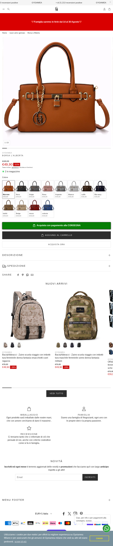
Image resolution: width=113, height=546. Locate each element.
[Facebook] (18, 275)
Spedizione (15, 167)
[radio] (8, 189)
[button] (3, 9)
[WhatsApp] (27, 275)
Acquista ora (56, 244)
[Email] (32, 275)
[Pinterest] (22, 275)
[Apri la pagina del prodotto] (27, 315)
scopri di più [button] (20, 541)
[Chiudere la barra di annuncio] (110, 2)
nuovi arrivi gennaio (17, 33)
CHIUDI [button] (99, 538)
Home (4, 33)
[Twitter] (69, 513)
